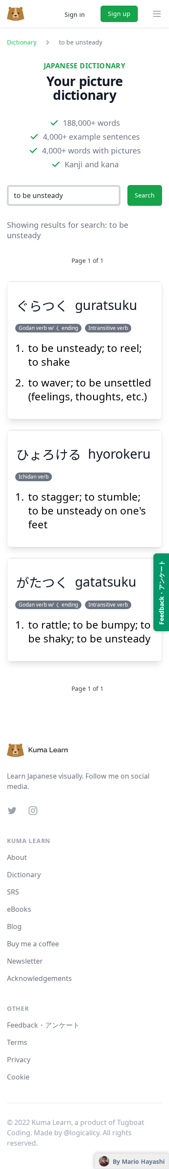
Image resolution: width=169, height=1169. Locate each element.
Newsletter (25, 961)
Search (145, 195)
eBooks (19, 909)
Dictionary (21, 42)
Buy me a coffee (33, 944)
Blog (14, 926)
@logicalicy (81, 1132)
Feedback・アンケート (43, 1025)
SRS (13, 892)
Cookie (18, 1077)
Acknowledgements (39, 978)
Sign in (75, 14)
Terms (17, 1042)
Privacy (18, 1059)
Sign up (119, 14)
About (17, 857)
